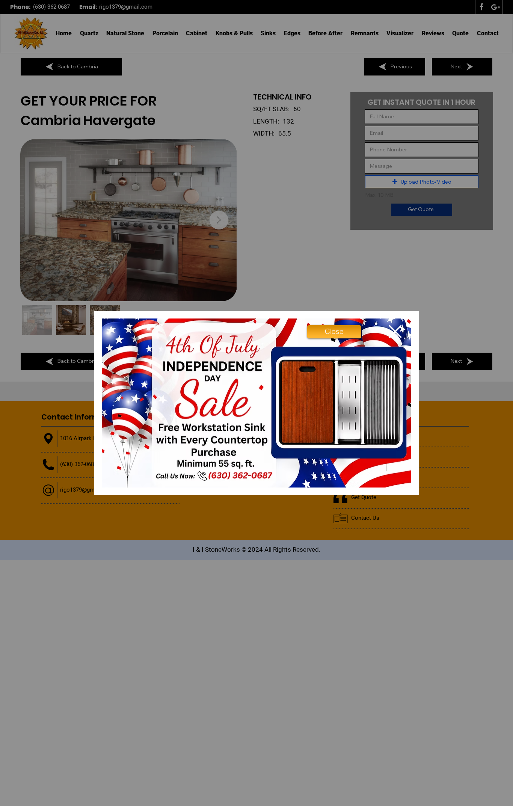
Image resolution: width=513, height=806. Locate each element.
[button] (334, 331)
